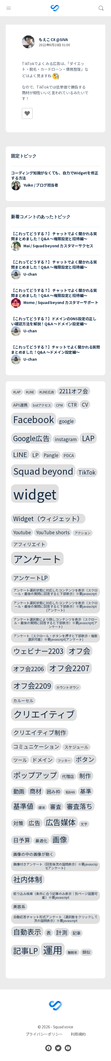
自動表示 (27, 932)
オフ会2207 (69, 667)
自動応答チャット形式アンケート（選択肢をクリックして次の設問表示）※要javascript (55, 918)
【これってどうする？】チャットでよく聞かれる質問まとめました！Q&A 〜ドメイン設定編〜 (55, 349)
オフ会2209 (32, 685)
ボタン (85, 759)
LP (35, 454)
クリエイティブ (44, 714)
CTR (72, 404)
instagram (66, 439)
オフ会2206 (28, 668)
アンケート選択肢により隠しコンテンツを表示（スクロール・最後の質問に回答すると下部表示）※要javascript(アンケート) (55, 623)
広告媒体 (61, 821)
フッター (64, 760)
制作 (85, 775)
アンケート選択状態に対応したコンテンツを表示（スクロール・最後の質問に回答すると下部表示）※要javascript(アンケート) (55, 606)
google (66, 421)
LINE (20, 454)
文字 (84, 824)
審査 (55, 806)
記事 (76, 933)
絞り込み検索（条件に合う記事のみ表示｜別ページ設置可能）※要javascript (55, 895)
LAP (88, 438)
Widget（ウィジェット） (48, 518)
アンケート (37, 559)
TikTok (86, 472)
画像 (60, 839)
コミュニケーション (36, 746)
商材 (35, 791)
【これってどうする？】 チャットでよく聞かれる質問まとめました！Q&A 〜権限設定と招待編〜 (54, 236)
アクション (83, 532)
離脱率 (72, 952)
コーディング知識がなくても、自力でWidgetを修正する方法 (54, 175)
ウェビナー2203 (38, 651)
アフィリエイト (29, 544)
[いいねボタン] (27, 113)
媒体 (42, 807)
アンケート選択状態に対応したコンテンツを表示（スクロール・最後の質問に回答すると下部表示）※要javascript (55, 592)
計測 (61, 932)
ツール (20, 759)
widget (35, 493)
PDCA (69, 455)
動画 (19, 791)
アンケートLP (30, 578)
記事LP (25, 950)
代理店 (68, 776)
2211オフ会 (73, 391)
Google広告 (31, 438)
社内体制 (27, 879)
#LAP (17, 392)
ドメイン (42, 759)
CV (85, 404)
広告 (34, 823)
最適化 (41, 840)
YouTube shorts (53, 532)
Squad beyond (43, 470)
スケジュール (76, 747)
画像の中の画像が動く (33, 854)
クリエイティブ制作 (39, 732)
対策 (18, 823)
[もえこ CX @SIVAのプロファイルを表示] (28, 41)
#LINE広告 (46, 392)
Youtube (22, 532)
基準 (85, 791)
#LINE (30, 392)
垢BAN (70, 792)
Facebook (33, 419)
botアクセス (42, 405)
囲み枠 (53, 791)
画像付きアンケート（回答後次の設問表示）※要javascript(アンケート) (55, 866)
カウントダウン (67, 687)
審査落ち (79, 806)
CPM (59, 405)
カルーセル (23, 700)
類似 (86, 952)
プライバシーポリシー (44, 1034)
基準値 (23, 806)
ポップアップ (35, 774)
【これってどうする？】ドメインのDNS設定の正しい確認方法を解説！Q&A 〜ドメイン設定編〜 (53, 321)
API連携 (20, 405)
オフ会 (79, 650)
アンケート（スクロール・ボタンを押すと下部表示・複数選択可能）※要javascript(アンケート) (55, 637)
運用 (53, 950)
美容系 (19, 906)
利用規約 (78, 1034)
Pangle (51, 455)
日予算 (21, 840)
